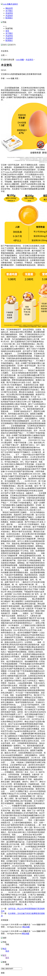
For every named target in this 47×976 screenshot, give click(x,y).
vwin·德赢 (20, 60)
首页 (7, 31)
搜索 (3, 973)
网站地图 (26, 927)
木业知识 (9, 38)
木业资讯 (9, 36)
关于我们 (9, 33)
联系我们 (9, 40)
